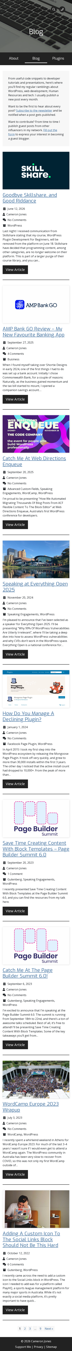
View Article (15, 269)
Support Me (23, 1347)
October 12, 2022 (19, 1253)
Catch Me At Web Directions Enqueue (34, 461)
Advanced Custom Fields (23, 489)
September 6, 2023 (20, 984)
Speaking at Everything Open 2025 (35, 587)
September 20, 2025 (21, 472)
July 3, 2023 (15, 1118)
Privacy (38, 1347)
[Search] (54, 9)
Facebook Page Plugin (22, 744)
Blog (36, 58)
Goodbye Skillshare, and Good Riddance (30, 198)
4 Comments (16, 354)
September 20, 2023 (21, 863)
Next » (49, 1329)
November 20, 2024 (20, 597)
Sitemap (51, 1347)
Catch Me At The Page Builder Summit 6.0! (28, 973)
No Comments (17, 220)
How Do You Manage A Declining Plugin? (28, 716)
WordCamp (29, 493)
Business (13, 359)
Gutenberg (15, 879)
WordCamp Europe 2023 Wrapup (31, 1107)
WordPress (15, 225)
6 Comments (16, 1264)
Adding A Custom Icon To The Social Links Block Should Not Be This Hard (31, 1239)
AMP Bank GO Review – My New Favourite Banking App (33, 332)
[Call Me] (62, 9)
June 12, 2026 (16, 209)
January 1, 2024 (18, 727)
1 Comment (15, 874)
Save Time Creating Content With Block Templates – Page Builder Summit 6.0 (36, 849)
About (14, 58)
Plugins (58, 58)
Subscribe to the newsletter (34, 110)
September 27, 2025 (21, 342)
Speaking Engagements (23, 614)
